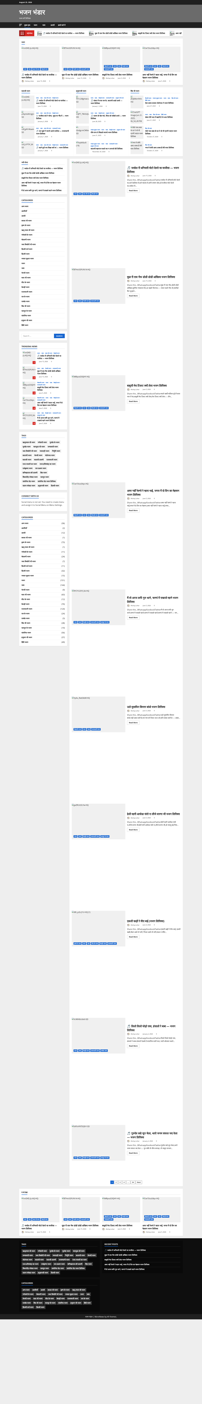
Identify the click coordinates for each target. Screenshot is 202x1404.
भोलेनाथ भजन (50, 455)
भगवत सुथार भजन (95, 130)
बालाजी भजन (27, 455)
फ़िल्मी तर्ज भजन (27, 249)
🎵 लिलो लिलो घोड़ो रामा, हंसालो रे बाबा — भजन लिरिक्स (98, 1036)
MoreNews (99, 1316)
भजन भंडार (32, 11)
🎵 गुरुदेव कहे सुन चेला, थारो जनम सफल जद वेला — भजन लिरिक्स (98, 1143)
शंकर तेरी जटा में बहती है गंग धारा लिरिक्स (137, 117)
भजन (35, 25)
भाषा (43, 25)
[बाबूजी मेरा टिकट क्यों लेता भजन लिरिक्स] (121, 59)
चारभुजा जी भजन (39, 446)
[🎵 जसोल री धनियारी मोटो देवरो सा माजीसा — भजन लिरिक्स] (41, 59)
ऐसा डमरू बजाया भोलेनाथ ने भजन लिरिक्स (137, 102)
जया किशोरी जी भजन (29, 244)
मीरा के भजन (95, 943)
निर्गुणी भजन (56, 451)
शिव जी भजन (175, 98)
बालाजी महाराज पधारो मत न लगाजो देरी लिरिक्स (82, 147)
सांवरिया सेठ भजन (29, 481)
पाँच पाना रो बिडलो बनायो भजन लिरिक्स (82, 132)
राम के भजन (25, 296)
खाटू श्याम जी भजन (28, 230)
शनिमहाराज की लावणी (30, 472)
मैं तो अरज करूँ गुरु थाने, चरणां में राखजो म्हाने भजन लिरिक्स (98, 607)
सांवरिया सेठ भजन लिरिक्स (47, 481)
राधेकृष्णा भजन (27, 468)
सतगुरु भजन (44, 477)
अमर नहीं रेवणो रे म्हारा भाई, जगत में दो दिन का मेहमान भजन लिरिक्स (98, 500)
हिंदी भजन (147, 100)
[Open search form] (182, 25)
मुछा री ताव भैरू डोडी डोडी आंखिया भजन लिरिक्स (111, 33)
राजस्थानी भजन (85, 69)
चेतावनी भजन (108, 66)
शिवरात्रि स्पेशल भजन (30, 477)
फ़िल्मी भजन (148, 98)
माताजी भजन (27, 459)
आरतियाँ (24, 211)
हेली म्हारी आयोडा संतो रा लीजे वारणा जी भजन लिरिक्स (98, 821)
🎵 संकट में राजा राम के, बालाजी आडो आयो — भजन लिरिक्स (82, 102)
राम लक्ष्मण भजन (40, 468)
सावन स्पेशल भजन (29, 485)
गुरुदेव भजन (27, 446)
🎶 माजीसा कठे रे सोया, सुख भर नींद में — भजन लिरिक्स (28, 117)
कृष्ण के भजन (77, 943)
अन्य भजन (25, 206)
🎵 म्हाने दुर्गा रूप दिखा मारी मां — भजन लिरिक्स (28, 147)
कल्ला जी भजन (27, 220)
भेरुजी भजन (76, 69)
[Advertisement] (126, 233)
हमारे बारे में (61, 25)
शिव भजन (43, 472)
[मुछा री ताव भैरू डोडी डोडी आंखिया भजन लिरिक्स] (81, 59)
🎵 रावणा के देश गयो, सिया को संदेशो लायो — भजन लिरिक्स (82, 117)
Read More (134, 191)
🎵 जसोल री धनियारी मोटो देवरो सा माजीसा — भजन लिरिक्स (63, 33)
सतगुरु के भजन (105, 622)
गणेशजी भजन (42, 442)
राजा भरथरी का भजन (30, 464)
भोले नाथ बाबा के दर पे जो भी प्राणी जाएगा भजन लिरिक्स (137, 132)
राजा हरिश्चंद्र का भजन (47, 464)
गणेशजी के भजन (27, 235)
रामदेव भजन (104, 1051)
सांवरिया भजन (26, 315)
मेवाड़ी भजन (45, 69)
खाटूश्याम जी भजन (29, 442)
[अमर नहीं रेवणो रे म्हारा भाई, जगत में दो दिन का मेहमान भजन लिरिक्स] (161, 59)
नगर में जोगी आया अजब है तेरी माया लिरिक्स (137, 147)
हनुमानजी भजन (43, 485)
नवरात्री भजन (44, 451)
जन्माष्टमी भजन (53, 446)
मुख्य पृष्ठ (27, 25)
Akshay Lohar (29, 81)
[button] (20, 25)
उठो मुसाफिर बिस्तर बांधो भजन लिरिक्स (98, 714)
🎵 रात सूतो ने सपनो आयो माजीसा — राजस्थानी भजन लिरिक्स (28, 132)
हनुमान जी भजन (120, 98)
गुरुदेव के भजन (54, 442)
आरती (53, 25)
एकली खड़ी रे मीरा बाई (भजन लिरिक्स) (98, 928)
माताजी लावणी (39, 459)
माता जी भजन (36, 69)
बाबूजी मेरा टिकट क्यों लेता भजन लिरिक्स (151, 33)
